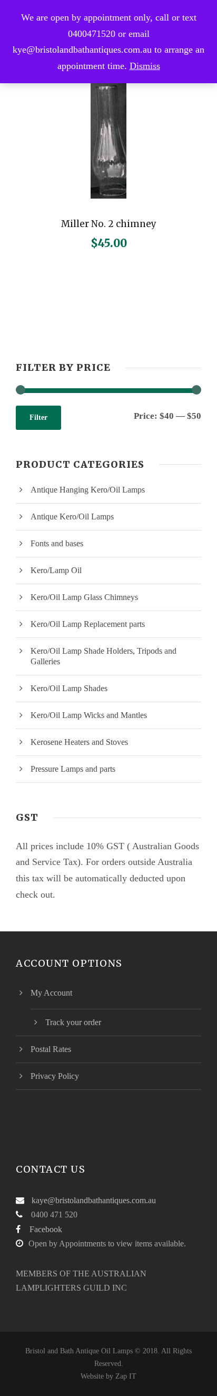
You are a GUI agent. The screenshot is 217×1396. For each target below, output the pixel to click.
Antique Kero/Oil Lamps (72, 516)
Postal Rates (51, 1049)
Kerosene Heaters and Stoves (79, 742)
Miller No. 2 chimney (108, 224)
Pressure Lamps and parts (73, 768)
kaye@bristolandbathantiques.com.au (94, 1200)
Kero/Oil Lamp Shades (69, 688)
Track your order (73, 1022)
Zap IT (125, 1376)
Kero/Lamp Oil (56, 570)
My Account (51, 992)
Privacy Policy (55, 1075)
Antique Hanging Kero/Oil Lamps (88, 489)
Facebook (45, 1229)
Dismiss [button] (145, 66)
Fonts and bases (57, 543)
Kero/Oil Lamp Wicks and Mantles (89, 715)
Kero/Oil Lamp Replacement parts (88, 624)
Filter (38, 417)
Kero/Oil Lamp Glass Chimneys (84, 597)
